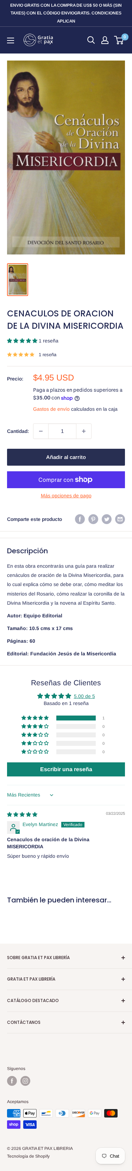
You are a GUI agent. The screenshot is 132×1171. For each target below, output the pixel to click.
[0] (119, 40)
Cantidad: (18, 431)
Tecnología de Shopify (28, 1156)
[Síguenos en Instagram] (25, 1081)
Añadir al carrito (66, 457)
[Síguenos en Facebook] (12, 1081)
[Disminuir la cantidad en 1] (40, 431)
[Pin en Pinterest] (93, 519)
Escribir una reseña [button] (66, 769)
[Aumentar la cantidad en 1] (83, 431)
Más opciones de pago (66, 495)
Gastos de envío (51, 409)
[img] (22, 814)
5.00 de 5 (84, 696)
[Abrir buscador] (91, 40)
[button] (23, 341)
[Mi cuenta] (104, 40)
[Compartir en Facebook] (80, 519)
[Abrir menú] (10, 40)
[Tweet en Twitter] (107, 519)
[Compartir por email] (120, 519)
